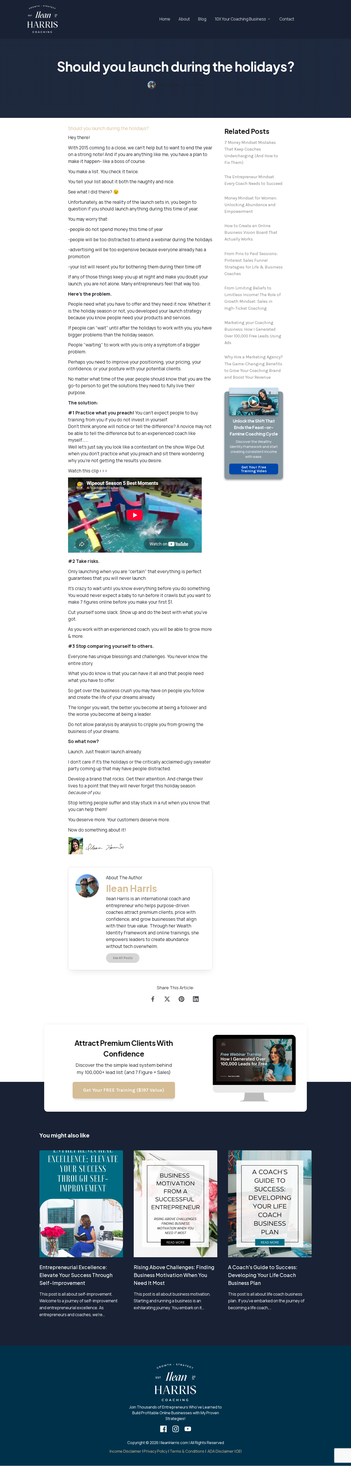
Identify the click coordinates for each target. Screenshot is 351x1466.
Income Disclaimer (125, 1451)
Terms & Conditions (187, 1451)
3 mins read (193, 85)
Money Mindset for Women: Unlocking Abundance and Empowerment (250, 204)
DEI (239, 1451)
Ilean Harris (168, 85)
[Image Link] (42, 19)
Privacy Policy (155, 1451)
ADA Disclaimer (220, 1451)
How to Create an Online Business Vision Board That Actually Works (250, 232)
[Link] (154, 999)
